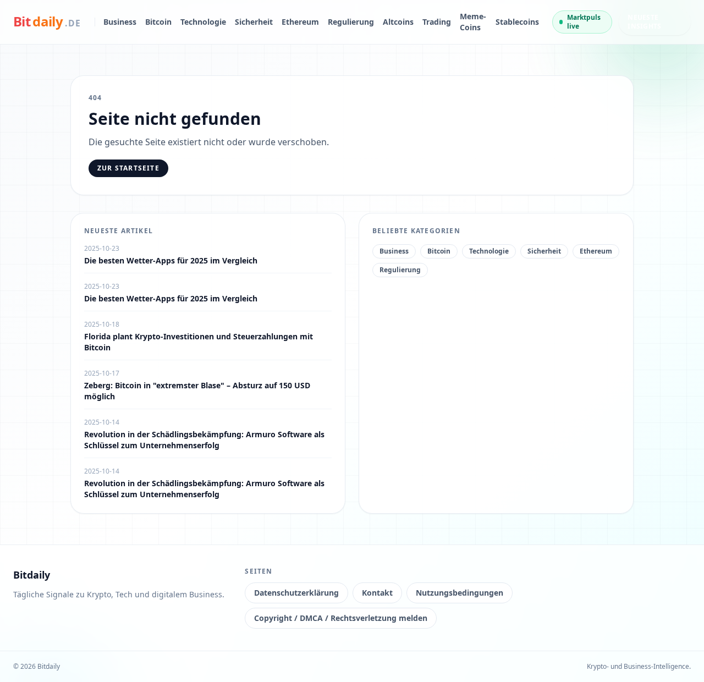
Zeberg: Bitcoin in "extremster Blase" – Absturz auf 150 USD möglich (197, 391)
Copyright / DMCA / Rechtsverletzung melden (340, 618)
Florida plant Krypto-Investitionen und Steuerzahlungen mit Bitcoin (198, 342)
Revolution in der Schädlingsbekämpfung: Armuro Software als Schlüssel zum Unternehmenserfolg (204, 439)
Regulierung (351, 21)
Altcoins (398, 21)
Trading (436, 21)
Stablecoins (517, 21)
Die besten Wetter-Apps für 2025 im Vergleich (170, 260)
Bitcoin (158, 21)
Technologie (203, 21)
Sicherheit (254, 21)
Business (119, 21)
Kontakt (377, 592)
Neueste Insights (644, 22)
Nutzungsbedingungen (459, 592)
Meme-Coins (473, 21)
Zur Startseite (128, 168)
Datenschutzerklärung (296, 592)
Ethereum (300, 21)
